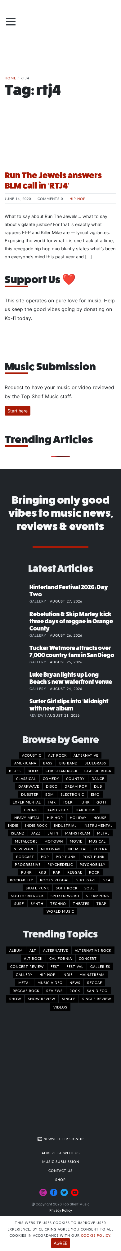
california (60, 958)
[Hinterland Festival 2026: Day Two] (17, 593)
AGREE (60, 1243)
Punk (26, 872)
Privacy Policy (60, 1210)
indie (67, 974)
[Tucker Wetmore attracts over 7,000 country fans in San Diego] (17, 654)
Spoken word (65, 895)
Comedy (51, 778)
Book (33, 770)
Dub (98, 786)
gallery (24, 974)
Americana (25, 762)
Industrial (65, 825)
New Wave (24, 848)
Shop (60, 1179)
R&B (42, 872)
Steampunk (97, 895)
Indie (13, 825)
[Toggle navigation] (11, 22)
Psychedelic (60, 864)
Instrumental (98, 825)
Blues (15, 770)
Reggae (74, 872)
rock (74, 990)
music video (50, 982)
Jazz (36, 832)
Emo (95, 794)
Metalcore (26, 841)
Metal (103, 832)
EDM (49, 794)
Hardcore (86, 809)
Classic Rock (97, 770)
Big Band (68, 762)
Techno (58, 903)
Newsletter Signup (63, 1138)
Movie (76, 841)
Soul (89, 887)
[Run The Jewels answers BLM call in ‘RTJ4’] (60, 142)
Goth (102, 801)
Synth (37, 903)
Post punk (94, 856)
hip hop (47, 974)
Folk (68, 801)
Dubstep (29, 794)
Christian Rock (62, 770)
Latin (52, 832)
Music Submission (60, 1161)
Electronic (72, 794)
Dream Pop (76, 786)
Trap (101, 903)
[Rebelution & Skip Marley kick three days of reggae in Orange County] (17, 620)
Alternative (86, 755)
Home (10, 77)
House (99, 817)
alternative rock (93, 950)
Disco (52, 786)
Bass (47, 762)
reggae (94, 982)
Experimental (27, 801)
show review (41, 998)
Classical (26, 778)
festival (74, 966)
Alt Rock (57, 755)
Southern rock (27, 895)
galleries (100, 966)
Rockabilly (21, 879)
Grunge (32, 809)
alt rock (33, 958)
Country (75, 778)
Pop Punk (66, 856)
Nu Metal (77, 848)
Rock (94, 872)
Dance (98, 778)
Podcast (25, 856)
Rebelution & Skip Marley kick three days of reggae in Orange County (71, 621)
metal (24, 982)
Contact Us (60, 1170)
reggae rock (26, 990)
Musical (97, 841)
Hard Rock (58, 809)
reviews (54, 990)
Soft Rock (67, 887)
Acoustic (31, 755)
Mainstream (77, 832)
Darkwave (28, 786)
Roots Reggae (54, 879)
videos (60, 1006)
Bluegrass (95, 762)
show (15, 998)
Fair (52, 801)
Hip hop (77, 198)
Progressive (28, 864)
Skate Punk (37, 887)
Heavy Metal (27, 817)
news (74, 982)
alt (32, 950)
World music (60, 911)
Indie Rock (36, 825)
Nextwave (51, 848)
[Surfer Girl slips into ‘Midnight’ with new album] (17, 708)
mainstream (92, 974)
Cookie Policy (95, 1235)
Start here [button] (17, 410)
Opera (100, 848)
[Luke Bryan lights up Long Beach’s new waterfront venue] (17, 681)
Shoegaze (86, 879)
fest (55, 966)
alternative (55, 950)
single (68, 998)
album (16, 950)
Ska (106, 879)
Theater (81, 903)
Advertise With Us (61, 1152)
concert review (27, 966)
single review (96, 998)
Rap (56, 872)
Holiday (78, 817)
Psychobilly (92, 864)
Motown (53, 841)
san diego (97, 990)
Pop (45, 856)
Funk (84, 801)
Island (18, 832)
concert (88, 958)
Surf (19, 903)
